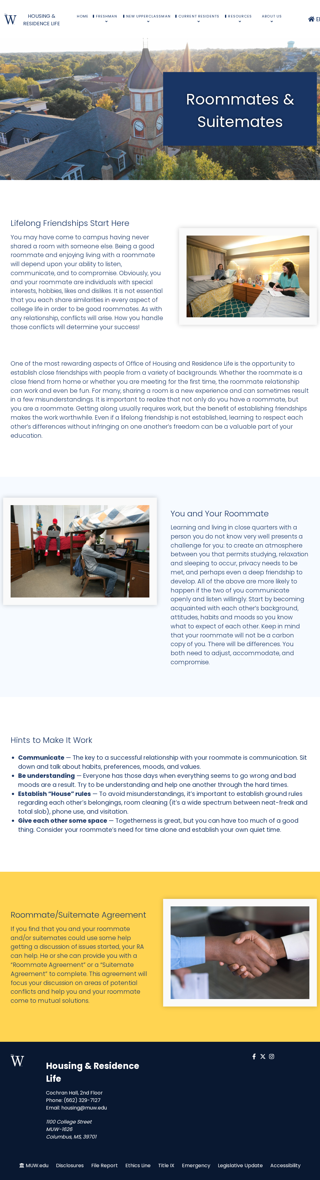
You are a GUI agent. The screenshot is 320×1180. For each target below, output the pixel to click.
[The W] (18, 1060)
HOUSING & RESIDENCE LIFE (41, 19)
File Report (104, 1165)
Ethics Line (138, 1165)
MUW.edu (37, 1165)
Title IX (166, 1165)
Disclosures (70, 1165)
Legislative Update (240, 1165)
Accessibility (285, 1165)
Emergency (196, 1165)
